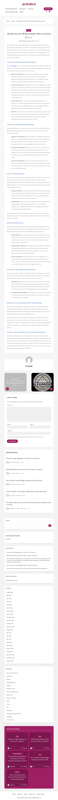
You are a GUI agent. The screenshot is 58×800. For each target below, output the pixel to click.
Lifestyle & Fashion (11, 698)
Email (32, 424)
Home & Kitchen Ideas (12, 691)
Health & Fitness (11, 688)
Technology (9, 716)
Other (28, 30)
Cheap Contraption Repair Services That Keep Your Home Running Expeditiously (27, 568)
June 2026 (9, 598)
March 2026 (9, 608)
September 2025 (10, 626)
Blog (25, 794)
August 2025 (10, 630)
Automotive (22, 9)
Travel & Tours (10, 720)
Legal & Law (10, 695)
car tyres (14, 66)
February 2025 (10, 648)
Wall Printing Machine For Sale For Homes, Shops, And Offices (24, 469)
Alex (10, 462)
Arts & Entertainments (12, 673)
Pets (8, 707)
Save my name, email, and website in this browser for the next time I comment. (26, 436)
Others (22, 12)
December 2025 (10, 617)
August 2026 (10, 592)
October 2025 (10, 623)
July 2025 (9, 633)
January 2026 (10, 614)
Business (30, 9)
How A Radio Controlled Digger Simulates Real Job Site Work (24, 480)
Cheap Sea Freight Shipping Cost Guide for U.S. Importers (23, 458)
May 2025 (9, 639)
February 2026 (10, 611)
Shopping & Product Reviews (14, 713)
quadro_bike (12, 766)
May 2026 (9, 601)
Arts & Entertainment (11, 9)
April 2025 (9, 642)
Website (10, 431)
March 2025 (9, 645)
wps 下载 (8, 539)
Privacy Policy (40, 794)
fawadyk (30, 37)
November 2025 (10, 620)
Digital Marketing (11, 682)
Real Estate (9, 710)
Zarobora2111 (12, 508)
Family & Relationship (11, 12)
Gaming (8, 685)
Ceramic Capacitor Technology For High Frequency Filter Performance (26, 491)
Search (8, 520)
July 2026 (9, 595)
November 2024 (10, 658)
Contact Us (32, 794)
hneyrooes (12, 784)
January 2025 (10, 651)
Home (14, 794)
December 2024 (10, 655)
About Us (20, 794)
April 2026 (9, 605)
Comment (10, 405)
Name (9, 424)
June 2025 (9, 636)
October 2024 (10, 661)
